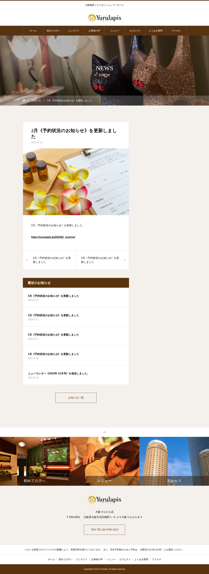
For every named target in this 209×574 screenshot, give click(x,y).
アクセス (176, 30)
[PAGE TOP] (104, 432)
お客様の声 (94, 30)
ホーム (33, 30)
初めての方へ (53, 30)
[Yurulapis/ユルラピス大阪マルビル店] (104, 18)
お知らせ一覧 (76, 397)
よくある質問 (155, 30)
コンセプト (74, 30)
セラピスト (135, 30)
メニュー (114, 30)
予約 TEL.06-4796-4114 (104, 529)
